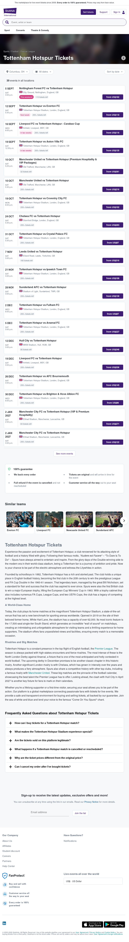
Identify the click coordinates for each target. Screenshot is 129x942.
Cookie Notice (110, 932)
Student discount (11, 851)
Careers (6, 856)
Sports (6, 51)
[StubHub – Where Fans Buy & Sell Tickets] (10, 12)
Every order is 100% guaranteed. (71, 2)
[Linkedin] (4, 924)
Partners (6, 861)
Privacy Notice (91, 801)
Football (15, 51)
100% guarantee (23, 469)
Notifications (70, 841)
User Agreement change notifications (108, 934)
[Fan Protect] (13, 876)
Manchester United (39, 673)
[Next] (124, 521)
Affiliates (6, 846)
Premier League (27, 51)
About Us (7, 841)
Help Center (8, 866)
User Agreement (82, 932)
